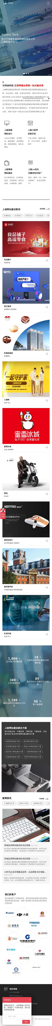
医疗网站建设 (8, 543)
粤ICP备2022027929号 (42, 1019)
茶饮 (5, 449)
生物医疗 (17, 543)
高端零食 (7, 262)
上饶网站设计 (38, 803)
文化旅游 (39, 216)
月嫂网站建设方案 (13, 757)
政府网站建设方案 (31, 741)
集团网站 (7, 309)
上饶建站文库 (9, 803)
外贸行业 (29, 216)
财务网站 (14, 309)
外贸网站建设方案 (13, 746)
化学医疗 (18, 216)
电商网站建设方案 (34, 752)
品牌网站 (11, 449)
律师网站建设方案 (13, 741)
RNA (9, 636)
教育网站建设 (18, 590)
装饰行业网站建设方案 (32, 746)
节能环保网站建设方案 (32, 757)
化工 (9, 403)
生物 (5, 636)
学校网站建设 (8, 590)
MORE (42, 208)
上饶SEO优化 (23, 803)
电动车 (6, 496)
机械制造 (7, 216)
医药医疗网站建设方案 (14, 752)
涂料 (5, 403)
